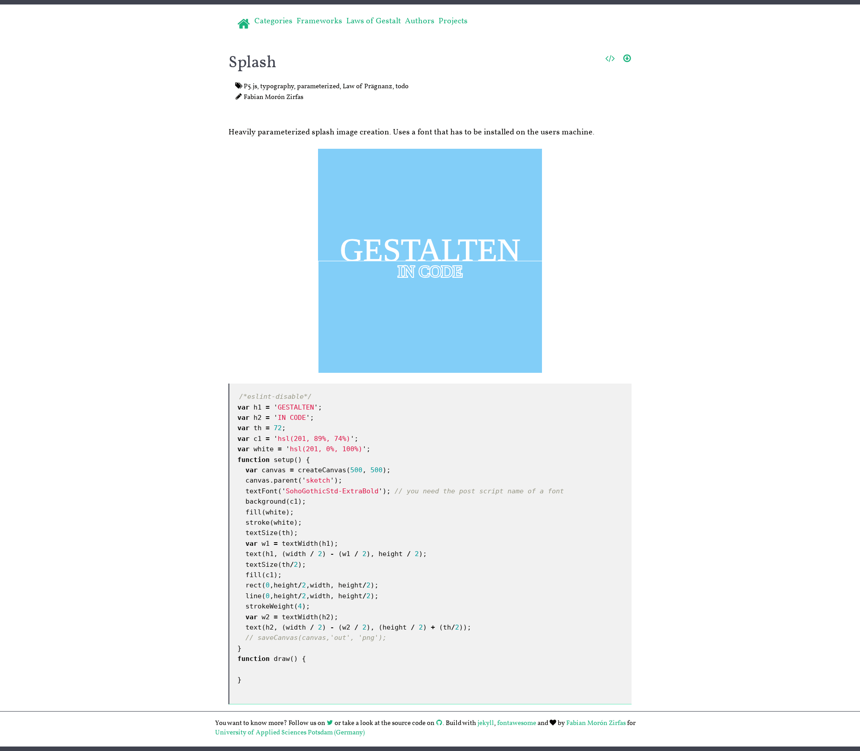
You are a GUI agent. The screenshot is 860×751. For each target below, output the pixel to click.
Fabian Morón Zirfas (596, 723)
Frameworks (319, 21)
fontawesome (516, 723)
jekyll (485, 723)
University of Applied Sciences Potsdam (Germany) (290, 733)
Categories (273, 21)
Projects (453, 21)
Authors (419, 21)
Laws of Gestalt (373, 21)
